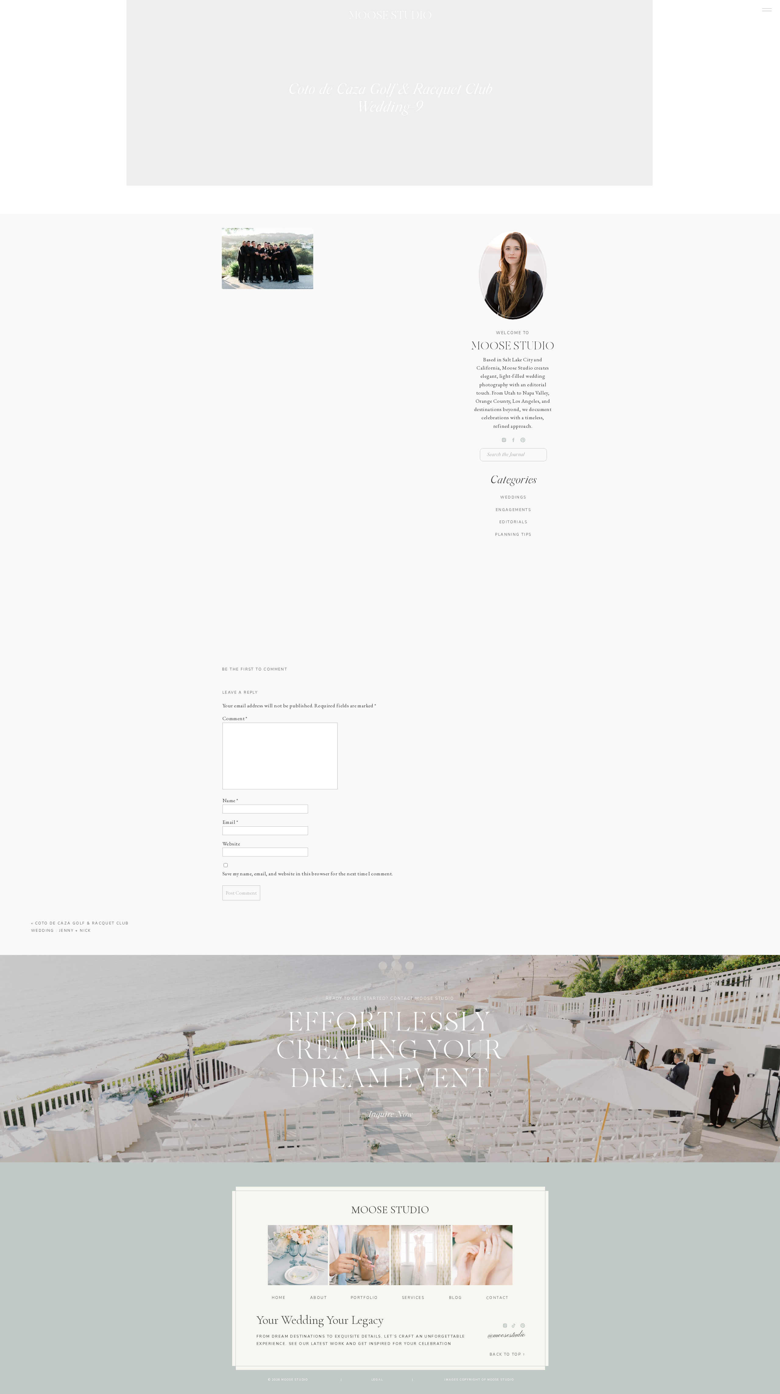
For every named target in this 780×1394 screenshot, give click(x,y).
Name (230, 800)
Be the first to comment (254, 669)
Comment (234, 718)
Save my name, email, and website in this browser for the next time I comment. (307, 873)
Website (231, 843)
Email (230, 822)
